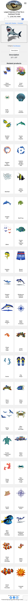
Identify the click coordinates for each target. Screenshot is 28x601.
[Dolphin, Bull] (7, 255)
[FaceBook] (14, 597)
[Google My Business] (11, 597)
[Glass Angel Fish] (21, 387)
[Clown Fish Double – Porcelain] (7, 546)
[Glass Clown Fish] (21, 546)
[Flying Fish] (7, 413)
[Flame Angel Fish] (7, 467)
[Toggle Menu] (25, 3)
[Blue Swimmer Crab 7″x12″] (21, 467)
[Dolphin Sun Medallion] (7, 150)
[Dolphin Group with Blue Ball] (21, 150)
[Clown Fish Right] (7, 335)
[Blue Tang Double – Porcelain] (7, 519)
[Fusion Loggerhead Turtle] (7, 440)
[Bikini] (7, 229)
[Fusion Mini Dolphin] (21, 123)
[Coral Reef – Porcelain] (21, 71)
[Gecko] (7, 361)
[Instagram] (17, 597)
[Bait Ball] (7, 176)
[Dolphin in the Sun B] (7, 282)
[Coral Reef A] (21, 335)
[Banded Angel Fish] (7, 123)
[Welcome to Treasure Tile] (14, 5)
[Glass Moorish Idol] (21, 176)
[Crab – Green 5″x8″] (7, 97)
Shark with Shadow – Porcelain (14, 23)
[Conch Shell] (7, 493)
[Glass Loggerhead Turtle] (7, 71)
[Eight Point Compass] (21, 308)
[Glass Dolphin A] (7, 307)
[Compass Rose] (21, 493)
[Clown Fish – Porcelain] (7, 571)
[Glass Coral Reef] (7, 387)
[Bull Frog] (21, 203)
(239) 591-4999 (14, 16)
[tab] (14, 50)
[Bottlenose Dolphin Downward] (21, 519)
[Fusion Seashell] (21, 97)
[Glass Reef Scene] (21, 438)
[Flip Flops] (21, 361)
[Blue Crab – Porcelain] (21, 414)
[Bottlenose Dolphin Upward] (21, 282)
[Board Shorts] (21, 255)
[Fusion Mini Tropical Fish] (21, 229)
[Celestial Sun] (21, 572)
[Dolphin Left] (7, 203)
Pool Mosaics (16, 46)
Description (14, 50)
